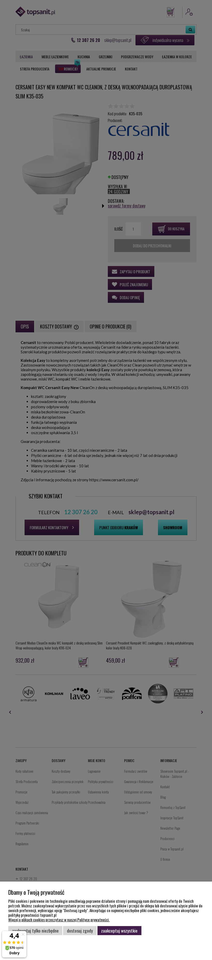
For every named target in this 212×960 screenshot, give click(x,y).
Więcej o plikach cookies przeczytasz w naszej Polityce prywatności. (59, 919)
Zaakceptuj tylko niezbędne (35, 930)
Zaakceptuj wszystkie (119, 930)
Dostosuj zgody (80, 930)
